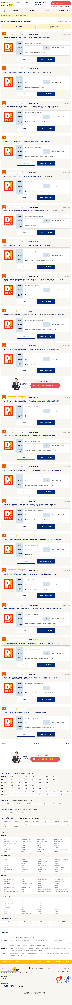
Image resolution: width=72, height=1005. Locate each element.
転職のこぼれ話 (37, 948)
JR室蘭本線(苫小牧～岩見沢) (26, 841)
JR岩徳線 (39, 911)
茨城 (47, 779)
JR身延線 (22, 879)
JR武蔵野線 (23, 863)
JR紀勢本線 (39, 887)
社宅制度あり (5, 824)
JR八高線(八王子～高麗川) (59, 867)
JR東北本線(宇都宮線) (25, 869)
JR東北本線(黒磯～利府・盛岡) (26, 861)
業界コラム (23, 950)
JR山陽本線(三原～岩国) (41, 899)
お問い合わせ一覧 (13, 940)
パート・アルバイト (21, 812)
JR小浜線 (39, 881)
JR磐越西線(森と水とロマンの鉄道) (61, 859)
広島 (19, 791)
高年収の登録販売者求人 (24, 15)
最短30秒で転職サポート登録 (60, 3)
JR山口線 (39, 905)
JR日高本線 (56, 843)
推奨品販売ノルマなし (60, 943)
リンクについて (26, 937)
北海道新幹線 (56, 847)
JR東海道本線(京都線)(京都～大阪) (60, 889)
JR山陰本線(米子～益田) (58, 901)
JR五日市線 (39, 867)
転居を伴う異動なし (15, 824)
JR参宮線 (5, 889)
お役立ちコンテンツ (14, 948)
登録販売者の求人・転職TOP (6, 15)
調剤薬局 (53, 803)
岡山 (12, 791)
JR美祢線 (5, 911)
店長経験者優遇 (16, 821)
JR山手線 (5, 859)
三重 (33, 785)
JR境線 (55, 903)
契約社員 (11, 812)
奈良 (40, 788)
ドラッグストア (7, 803)
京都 (19, 788)
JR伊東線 (39, 883)
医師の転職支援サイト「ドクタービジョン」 (37, 953)
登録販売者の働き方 (44, 948)
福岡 (12, 794)
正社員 (4, 812)
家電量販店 (29, 803)
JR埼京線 (5, 871)
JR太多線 (56, 885)
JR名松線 (22, 889)
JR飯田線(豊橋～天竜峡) (58, 879)
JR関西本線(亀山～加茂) (25, 887)
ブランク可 (36, 824)
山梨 (33, 782)
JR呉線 (5, 909)
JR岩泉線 (56, 851)
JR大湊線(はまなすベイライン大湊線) (61, 849)
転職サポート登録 (58, 940)
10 (43, 743)
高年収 (46, 821)
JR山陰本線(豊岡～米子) (8, 901)
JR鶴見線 (5, 863)
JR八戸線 (39, 851)
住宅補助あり (66, 821)
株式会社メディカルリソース (16, 955)
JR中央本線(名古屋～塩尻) (42, 879)
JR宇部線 (56, 909)
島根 (33, 791)
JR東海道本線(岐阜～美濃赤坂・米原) (27, 884)
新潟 (47, 782)
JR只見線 (5, 861)
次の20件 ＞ (68, 743)
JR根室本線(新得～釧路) (58, 841)
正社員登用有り (18, 945)
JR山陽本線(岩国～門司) (58, 899)
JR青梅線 (22, 867)
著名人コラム (40, 950)
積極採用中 (26, 821)
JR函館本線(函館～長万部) (25, 839)
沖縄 (61, 794)
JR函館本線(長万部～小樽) (42, 839)
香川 (47, 791)
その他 (16, 15)
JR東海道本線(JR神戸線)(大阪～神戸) (11, 891)
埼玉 (33, 779)
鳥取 (26, 791)
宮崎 (47, 794)
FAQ (45, 950)
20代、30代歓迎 (36, 821)
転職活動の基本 (30, 948)
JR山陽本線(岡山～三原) (25, 899)
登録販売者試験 (52, 948)
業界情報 (27, 950)
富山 (12, 782)
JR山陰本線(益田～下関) (8, 903)
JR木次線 (5, 905)
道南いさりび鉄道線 (7, 849)
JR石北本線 (6, 847)
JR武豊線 (39, 885)
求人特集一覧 (12, 943)
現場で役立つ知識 (34, 950)
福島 (54, 776)
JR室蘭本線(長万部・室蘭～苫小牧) (10, 841)
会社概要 (28, 936)
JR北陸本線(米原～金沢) (8, 881)
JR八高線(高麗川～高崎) (8, 869)
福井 (26, 782)
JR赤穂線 (22, 901)
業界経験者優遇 (6, 821)
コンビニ (18, 803)
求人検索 (18, 936)
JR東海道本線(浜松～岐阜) (9, 883)
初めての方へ (12, 936)
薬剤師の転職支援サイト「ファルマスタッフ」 (19, 953)
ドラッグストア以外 (39, 943)
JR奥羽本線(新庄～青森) (41, 849)
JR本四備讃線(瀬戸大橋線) (9, 907)
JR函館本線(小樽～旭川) (58, 839)
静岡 (26, 785)
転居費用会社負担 (56, 821)
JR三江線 (22, 905)
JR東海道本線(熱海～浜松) (59, 881)
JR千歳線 (22, 843)
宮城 (47, 776)
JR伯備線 (22, 903)
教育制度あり (46, 824)
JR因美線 (39, 903)
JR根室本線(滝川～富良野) (42, 841)
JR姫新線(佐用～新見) (41, 901)
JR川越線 (22, 871)
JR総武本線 (6, 867)
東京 (12, 779)
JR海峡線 (39, 847)
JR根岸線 (56, 863)
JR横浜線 (39, 863)
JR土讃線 (56, 911)
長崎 (26, 794)
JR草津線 (56, 887)
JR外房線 (56, 871)
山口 (40, 791)
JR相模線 (22, 865)
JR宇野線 (56, 905)
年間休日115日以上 (66, 824)
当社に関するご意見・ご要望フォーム (25, 940)
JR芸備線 (39, 907)
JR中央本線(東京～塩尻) (41, 865)
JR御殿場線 (56, 883)
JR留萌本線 (23, 845)
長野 (40, 782)
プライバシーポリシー (35, 936)
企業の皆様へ (23, 936)
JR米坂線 (39, 859)
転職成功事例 (17, 950)
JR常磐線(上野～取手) (41, 869)
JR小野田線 (23, 911)
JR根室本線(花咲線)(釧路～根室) (10, 843)
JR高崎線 (39, 871)
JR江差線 (5, 839)
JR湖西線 (22, 891)
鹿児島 (54, 794)
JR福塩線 (39, 909)
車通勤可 (25, 824)
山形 (40, 776)
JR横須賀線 (6, 865)
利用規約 (20, 937)
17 (48, 743)
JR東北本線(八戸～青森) (25, 849)
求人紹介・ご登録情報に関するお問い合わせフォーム (43, 940)
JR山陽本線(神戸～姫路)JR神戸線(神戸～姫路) (61, 892)
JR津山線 (56, 907)
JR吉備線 (22, 907)
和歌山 (47, 788)
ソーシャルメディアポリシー (57, 936)
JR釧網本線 (23, 847)
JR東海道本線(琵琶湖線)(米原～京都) (44, 889)
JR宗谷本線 (56, 845)
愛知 (12, 785)
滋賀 (33, 788)
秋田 (26, 776)
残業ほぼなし (56, 824)
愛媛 (61, 791)
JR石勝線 (39, 843)
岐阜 (19, 785)
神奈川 (19, 779)
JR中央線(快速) (57, 865)
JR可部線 (22, 909)
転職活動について (22, 948)
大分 (33, 794)
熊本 (40, 794)
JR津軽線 (22, 851)
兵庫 (26, 788)
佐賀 (19, 794)
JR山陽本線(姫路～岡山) (8, 899)
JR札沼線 (5, 845)
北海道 (11, 776)
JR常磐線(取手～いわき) (58, 869)
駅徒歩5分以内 (5, 826)
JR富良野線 (39, 845)
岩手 (33, 776)
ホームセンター (43, 803)
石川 (19, 782)
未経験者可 (16, 826)
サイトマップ (32, 937)
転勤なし (67, 943)
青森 (19, 776)
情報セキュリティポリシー (46, 936)
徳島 (54, 791)
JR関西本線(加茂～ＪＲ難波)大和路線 (44, 892)
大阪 (12, 788)
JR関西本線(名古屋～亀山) (9, 887)
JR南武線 (56, 861)
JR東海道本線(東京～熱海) (42, 861)
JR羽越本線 (23, 859)
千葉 (26, 779)
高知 (68, 791)
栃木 (40, 779)
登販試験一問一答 (59, 948)
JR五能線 (5, 851)
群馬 (54, 779)
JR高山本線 (23, 881)
